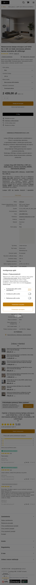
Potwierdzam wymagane (18, 309)
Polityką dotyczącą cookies (10, 278)
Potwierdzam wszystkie (18, 304)
